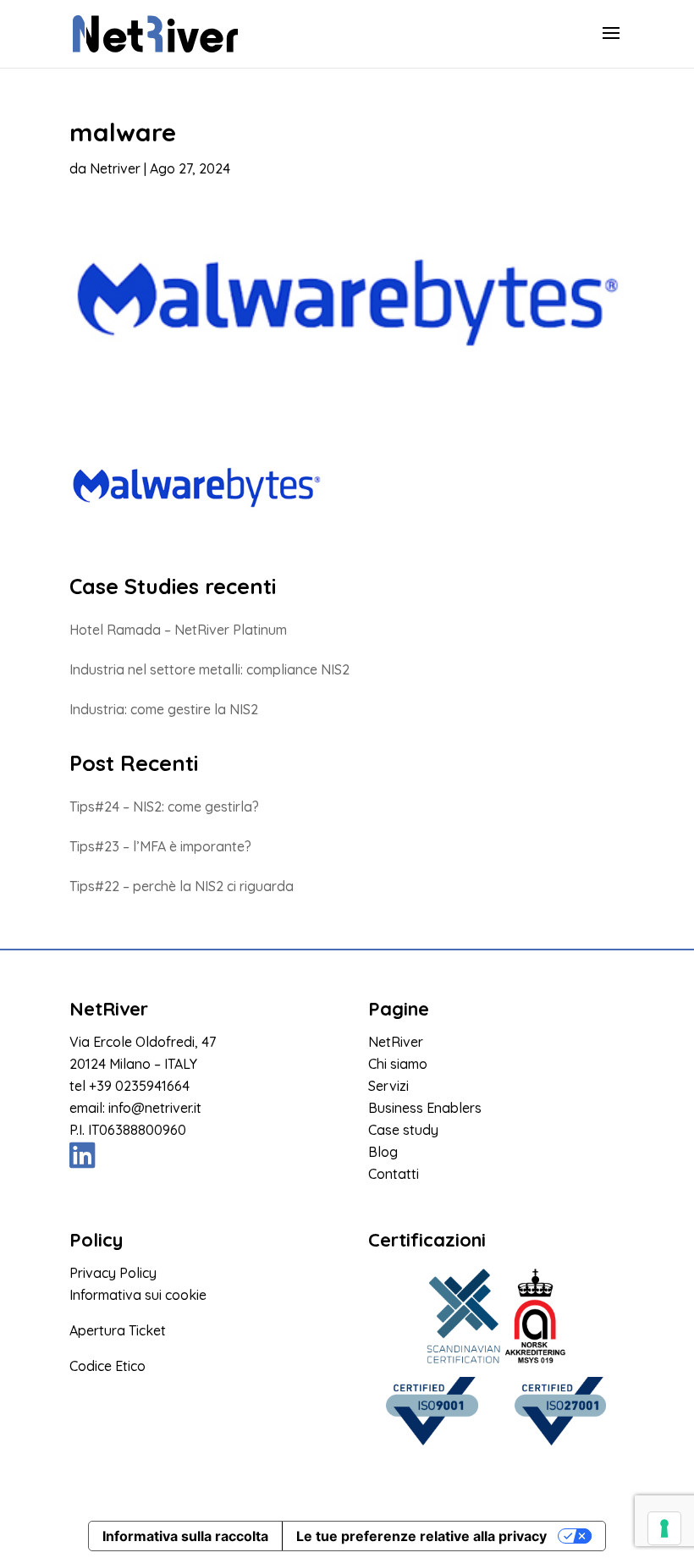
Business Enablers (425, 1107)
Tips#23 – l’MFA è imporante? (160, 846)
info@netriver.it (154, 1107)
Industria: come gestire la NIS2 (163, 709)
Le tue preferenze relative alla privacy (421, 1536)
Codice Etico (107, 1365)
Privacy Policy (113, 1272)
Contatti (393, 1173)
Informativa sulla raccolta (185, 1536)
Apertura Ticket (117, 1330)
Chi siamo (397, 1063)
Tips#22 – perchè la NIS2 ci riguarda (181, 886)
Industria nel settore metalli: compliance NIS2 (209, 669)
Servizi (388, 1085)
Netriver (115, 168)
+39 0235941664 (139, 1085)
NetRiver (395, 1041)
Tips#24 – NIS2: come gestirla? (164, 806)
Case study (403, 1129)
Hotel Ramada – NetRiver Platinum (178, 629)
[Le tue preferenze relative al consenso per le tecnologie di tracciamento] (664, 1528)
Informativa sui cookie (138, 1294)
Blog (383, 1151)
